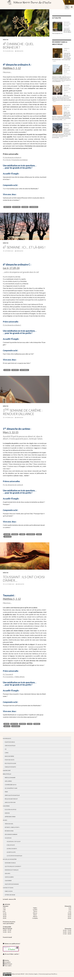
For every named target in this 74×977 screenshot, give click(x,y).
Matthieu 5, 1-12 (12, 68)
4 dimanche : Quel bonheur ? (18, 45)
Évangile (37, 723)
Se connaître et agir (11, 788)
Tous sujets (7, 965)
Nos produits (7, 738)
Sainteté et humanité (35, 647)
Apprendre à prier (10, 816)
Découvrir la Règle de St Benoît (67, 107)
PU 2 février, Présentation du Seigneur (15, 160)
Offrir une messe (10, 894)
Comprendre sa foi (10, 784)
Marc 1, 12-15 (10, 432)
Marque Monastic (10, 767)
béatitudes (16, 207)
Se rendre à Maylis (10, 863)
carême (22, 534)
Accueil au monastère (10, 859)
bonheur (25, 207)
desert (39, 534)
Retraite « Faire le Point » (12, 827)
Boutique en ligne (10, 763)
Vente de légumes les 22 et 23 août (67, 23)
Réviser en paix (9, 831)
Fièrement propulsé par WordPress (48, 974)
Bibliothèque (7, 774)
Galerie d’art (7, 770)
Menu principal (71, 7)
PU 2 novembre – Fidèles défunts (14, 677)
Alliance (7, 534)
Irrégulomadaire (10, 777)
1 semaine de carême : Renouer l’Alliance (22, 412)
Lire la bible (8, 781)
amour (7, 723)
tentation (8, 536)
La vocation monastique (14, 855)
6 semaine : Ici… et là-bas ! (24, 247)
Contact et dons (8, 887)
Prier (6, 791)
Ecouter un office (10, 809)
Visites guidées (9, 877)
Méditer (5, 39)
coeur (30, 723)
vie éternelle (24, 370)
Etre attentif (11, 845)
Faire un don (9, 891)
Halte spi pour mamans (12, 884)
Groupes (7, 873)
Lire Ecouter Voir (10, 802)
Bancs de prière (9, 756)
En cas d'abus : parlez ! (12, 954)
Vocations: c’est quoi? (14, 841)
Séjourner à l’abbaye (11, 834)
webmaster (19, 51)
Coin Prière (6, 806)
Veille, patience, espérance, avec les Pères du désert (67, 68)
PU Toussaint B (8, 674)
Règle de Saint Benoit (11, 799)
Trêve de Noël (9, 823)
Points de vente (9, 759)
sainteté (7, 726)
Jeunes (5, 820)
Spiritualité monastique (12, 795)
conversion (33, 207)
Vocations (8, 838)
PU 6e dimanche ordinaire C (12, 325)
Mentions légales (33, 974)
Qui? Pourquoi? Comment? (13, 866)
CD (5, 749)
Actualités (7, 962)
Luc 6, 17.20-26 (11, 268)
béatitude (8, 207)
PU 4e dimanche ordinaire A (12, 157)
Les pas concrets (12, 848)
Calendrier (8, 880)
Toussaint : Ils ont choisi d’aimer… (24, 578)
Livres (6, 752)
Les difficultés (11, 852)
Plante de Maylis (10, 742)
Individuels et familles (11, 870)
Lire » (54, 61)
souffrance (15, 726)
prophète (15, 370)
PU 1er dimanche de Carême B (13, 485)
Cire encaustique (10, 745)
